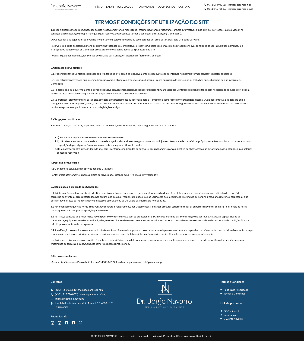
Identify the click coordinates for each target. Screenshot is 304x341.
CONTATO (184, 6)
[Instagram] (52, 323)
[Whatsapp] (80, 323)
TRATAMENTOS (145, 6)
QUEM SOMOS (166, 6)
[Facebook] (66, 323)
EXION (110, 6)
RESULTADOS (125, 6)
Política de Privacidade (164, 336)
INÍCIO (99, 6)
